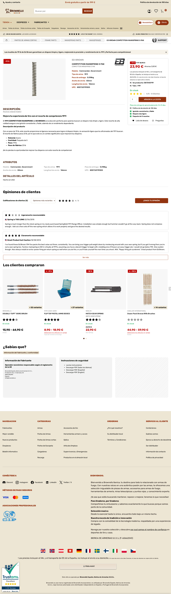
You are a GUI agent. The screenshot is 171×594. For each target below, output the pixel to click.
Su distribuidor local (115, 434)
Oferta (164, 22)
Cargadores (55, 28)
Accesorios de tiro (73, 28)
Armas (5, 28)
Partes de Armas (13, 28)
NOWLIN (88, 311)
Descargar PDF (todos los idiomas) (79, 367)
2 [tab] (86, 340)
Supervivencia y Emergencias (75, 452)
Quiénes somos (152, 434)
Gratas (5, 332)
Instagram (24, 482)
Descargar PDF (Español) (75, 370)
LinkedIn (53, 482)
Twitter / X (67, 482)
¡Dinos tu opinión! (151, 201)
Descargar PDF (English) (75, 372)
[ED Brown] (120, 62)
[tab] (21, 352)
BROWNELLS (7, 311)
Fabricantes (40, 22)
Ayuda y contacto (12, 2)
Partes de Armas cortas (28, 28)
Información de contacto (156, 452)
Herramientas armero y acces (89, 28)
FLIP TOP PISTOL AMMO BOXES (57, 314)
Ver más (85, 257)
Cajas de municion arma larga (53, 334)
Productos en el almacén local (75, 457)
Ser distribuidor (152, 446)
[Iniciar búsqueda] (87, 11)
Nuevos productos (10, 440)
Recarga (63, 28)
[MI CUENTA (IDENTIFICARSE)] (150, 11)
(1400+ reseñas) (91, 34)
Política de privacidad (154, 457)
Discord (10, 482)
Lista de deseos (156, 11)
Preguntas (159, 121)
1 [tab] (84, 340)
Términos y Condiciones (116, 440)
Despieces (22, 22)
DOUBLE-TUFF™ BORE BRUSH (15, 314)
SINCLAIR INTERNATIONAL (136, 311)
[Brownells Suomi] (106, 551)
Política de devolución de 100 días (154, 2)
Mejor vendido (8, 434)
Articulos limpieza (112, 28)
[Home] (6, 40)
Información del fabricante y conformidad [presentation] (21, 353)
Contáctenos (151, 428)
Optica (103, 28)
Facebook (39, 482)
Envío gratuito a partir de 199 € (80, 2)
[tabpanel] (23, 301)
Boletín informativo (10, 452)
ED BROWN (78, 59)
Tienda (6, 22)
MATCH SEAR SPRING (95, 314)
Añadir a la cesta (152, 99)
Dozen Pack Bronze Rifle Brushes (141, 314)
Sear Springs (89, 332)
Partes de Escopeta (43, 28)
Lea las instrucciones (74, 365)
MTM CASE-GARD (50, 311)
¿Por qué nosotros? (115, 428)
